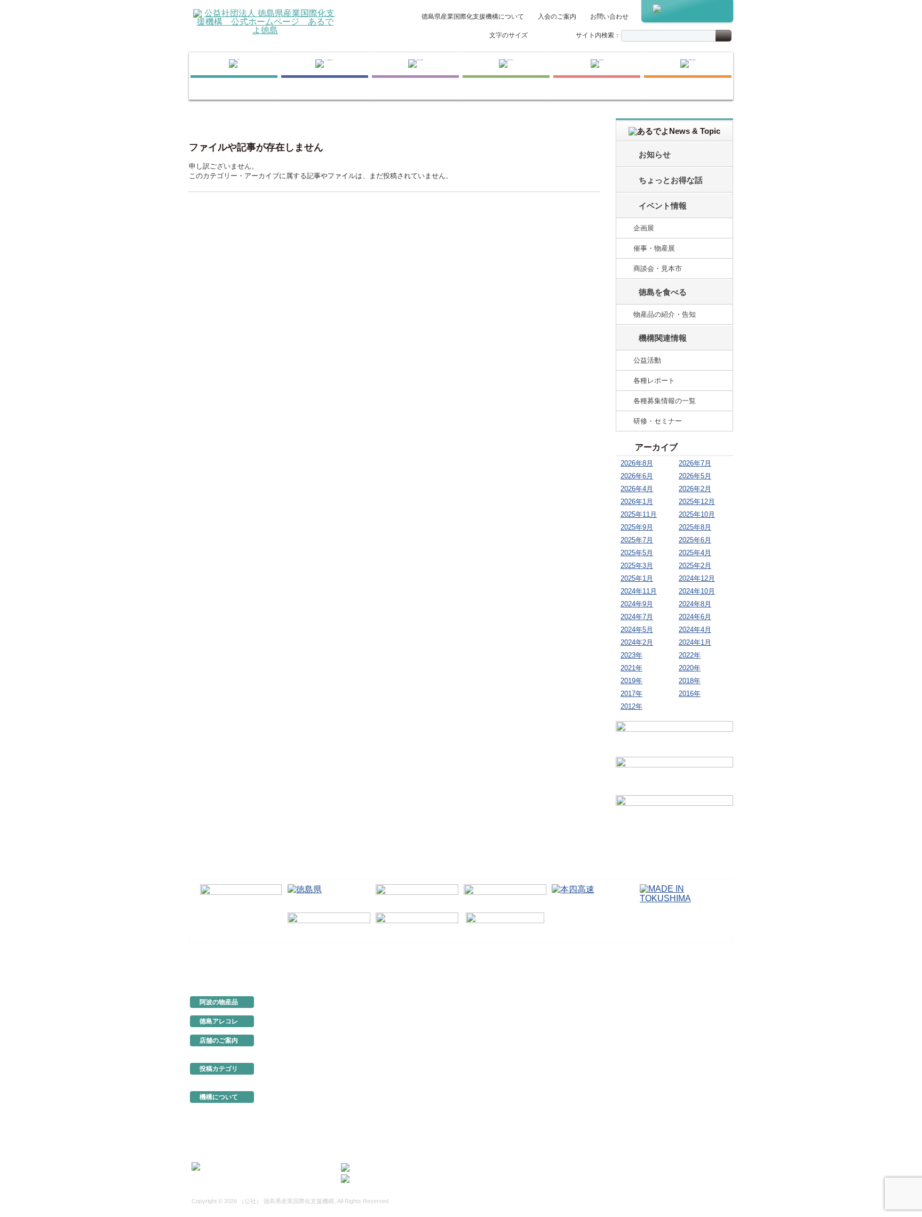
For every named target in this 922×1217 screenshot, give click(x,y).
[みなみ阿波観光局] (329, 924)
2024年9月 (637, 604)
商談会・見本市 (657, 269)
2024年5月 (637, 630)
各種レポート (654, 381)
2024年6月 (695, 617)
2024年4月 (695, 630)
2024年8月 (695, 604)
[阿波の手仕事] (415, 76)
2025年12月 (697, 502)
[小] (537, 36)
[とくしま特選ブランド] (325, 76)
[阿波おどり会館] (417, 896)
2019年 (631, 681)
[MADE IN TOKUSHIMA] (681, 896)
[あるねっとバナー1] (674, 774)
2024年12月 (697, 578)
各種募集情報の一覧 (664, 401)
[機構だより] (674, 737)
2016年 (690, 694)
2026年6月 (637, 476)
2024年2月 (637, 642)
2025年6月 (695, 540)
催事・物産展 (654, 248)
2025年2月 (695, 566)
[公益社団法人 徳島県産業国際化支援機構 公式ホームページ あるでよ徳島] (265, 21)
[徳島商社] (597, 76)
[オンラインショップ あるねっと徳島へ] (687, 11)
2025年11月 (639, 514)
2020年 (690, 668)
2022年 (690, 655)
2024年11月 (639, 591)
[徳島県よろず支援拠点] (505, 923)
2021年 (631, 668)
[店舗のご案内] (687, 76)
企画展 (643, 228)
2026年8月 (637, 463)
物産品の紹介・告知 (664, 314)
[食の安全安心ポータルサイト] (417, 924)
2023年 (631, 655)
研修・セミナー (657, 421)
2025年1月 (637, 578)
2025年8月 (695, 527)
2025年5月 (637, 553)
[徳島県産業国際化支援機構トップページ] (234, 76)
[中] (548, 36)
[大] (560, 36)
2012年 (631, 706)
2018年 (690, 681)
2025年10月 (697, 514)
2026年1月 (637, 502)
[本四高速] (593, 896)
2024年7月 (637, 617)
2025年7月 (637, 540)
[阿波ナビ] (505, 896)
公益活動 (647, 360)
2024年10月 (697, 591)
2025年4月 (695, 553)
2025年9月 (637, 527)
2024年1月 (695, 642)
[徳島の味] (506, 76)
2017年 (631, 694)
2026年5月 (695, 476)
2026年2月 (695, 489)
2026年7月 (695, 463)
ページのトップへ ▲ (697, 966)
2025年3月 (637, 566)
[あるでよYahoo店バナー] (674, 812)
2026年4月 (637, 489)
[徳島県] (329, 896)
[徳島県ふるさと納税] (241, 896)
